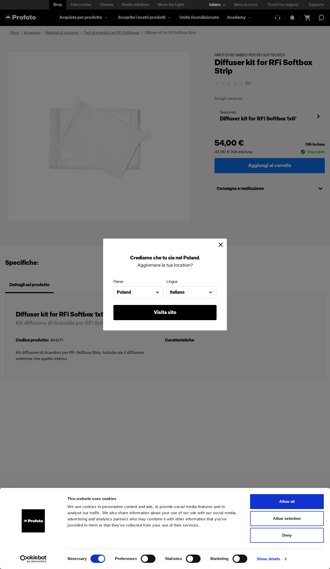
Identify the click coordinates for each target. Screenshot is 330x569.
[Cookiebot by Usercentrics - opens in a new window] (33, 559)
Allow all (287, 501)
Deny (287, 535)
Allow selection (287, 518)
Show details (268, 559)
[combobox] (138, 292)
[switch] (148, 559)
